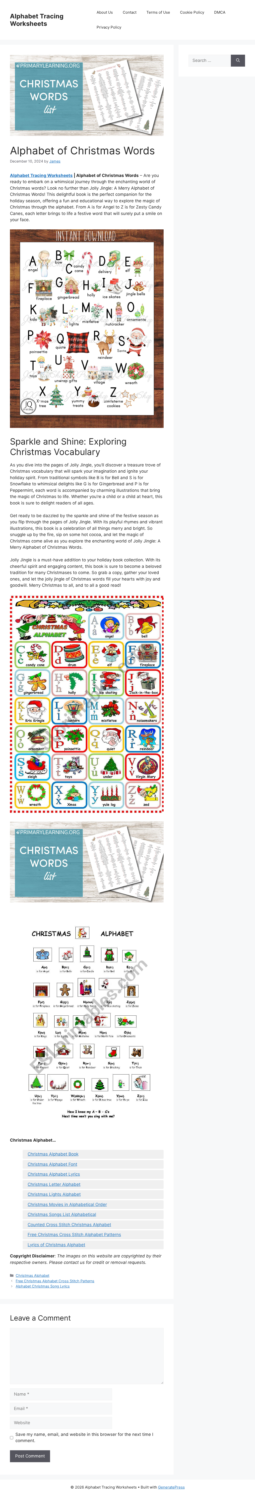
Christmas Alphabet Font (52, 1164)
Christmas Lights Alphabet (54, 1194)
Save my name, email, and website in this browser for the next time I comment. (84, 1437)
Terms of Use (158, 12)
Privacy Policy (109, 27)
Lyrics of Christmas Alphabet (56, 1244)
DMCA (219, 12)
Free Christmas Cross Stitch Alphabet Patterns (74, 1234)
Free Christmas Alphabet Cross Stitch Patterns (55, 1281)
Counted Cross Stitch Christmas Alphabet (69, 1224)
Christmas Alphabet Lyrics (54, 1174)
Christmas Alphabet (32, 1275)
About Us (105, 12)
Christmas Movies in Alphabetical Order (67, 1204)
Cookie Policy (192, 12)
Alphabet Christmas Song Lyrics (43, 1286)
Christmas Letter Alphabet (54, 1184)
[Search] (238, 61)
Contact (129, 12)
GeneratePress (171, 1487)
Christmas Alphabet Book (53, 1154)
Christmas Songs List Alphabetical (62, 1214)
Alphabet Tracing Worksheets (37, 19)
